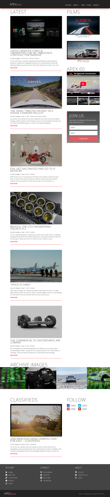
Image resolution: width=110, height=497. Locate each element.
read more (13, 68)
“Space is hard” (20, 284)
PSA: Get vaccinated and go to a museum (32, 169)
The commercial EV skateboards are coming (35, 341)
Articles (68, 5)
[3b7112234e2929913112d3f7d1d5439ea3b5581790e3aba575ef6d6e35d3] (41, 388)
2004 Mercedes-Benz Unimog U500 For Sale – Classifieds (33, 440)
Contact (96, 5)
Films (83, 5)
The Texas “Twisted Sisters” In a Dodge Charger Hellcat (31, 112)
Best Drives (38, 116)
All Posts (32, 58)
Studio (89, 5)
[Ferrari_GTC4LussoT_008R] (71, 388)
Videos (75, 5)
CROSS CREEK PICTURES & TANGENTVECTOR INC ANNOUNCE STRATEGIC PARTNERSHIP (31, 53)
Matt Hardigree (16, 58)
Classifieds (33, 444)
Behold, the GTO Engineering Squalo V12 (30, 227)
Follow (73, 405)
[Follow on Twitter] (79, 405)
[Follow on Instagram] (68, 408)
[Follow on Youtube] (79, 408)
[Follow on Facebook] (68, 405)
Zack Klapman (16, 444)
